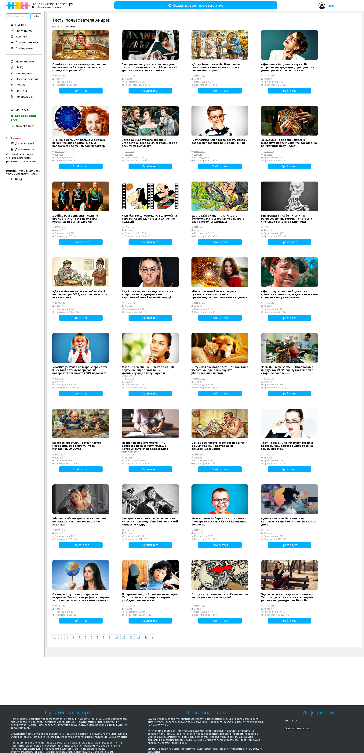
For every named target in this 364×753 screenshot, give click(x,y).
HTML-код (60, 75)
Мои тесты (22, 110)
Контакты (291, 720)
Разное (20, 85)
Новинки (21, 36)
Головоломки (24, 96)
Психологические (27, 79)
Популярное (24, 30)
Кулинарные (24, 73)
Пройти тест (81, 90)
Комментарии (24, 126)
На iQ (19, 67)
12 (131, 637)
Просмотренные (26, 42)
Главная (20, 25)
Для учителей (24, 143)
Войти (331, 5)
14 (146, 637)
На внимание (24, 61)
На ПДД (21, 91)
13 (138, 637)
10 (116, 637)
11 (123, 637)
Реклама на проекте (297, 728)
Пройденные (24, 48)
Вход (18, 179)
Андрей (59, 78)
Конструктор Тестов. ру (52, 5)
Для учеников (24, 149)
